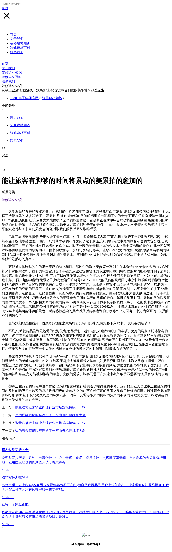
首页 (13, 34)
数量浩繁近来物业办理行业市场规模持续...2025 (50, 407)
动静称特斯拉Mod (15, 477)
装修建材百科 (20, 47)
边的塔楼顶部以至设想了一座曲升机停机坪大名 (50, 415)
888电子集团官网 (26, 98)
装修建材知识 (20, 43)
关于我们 (16, 39)
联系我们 (16, 52)
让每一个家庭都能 (15, 504)
